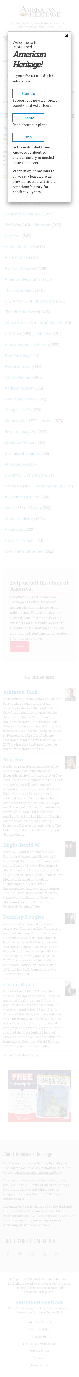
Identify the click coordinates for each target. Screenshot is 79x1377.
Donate (28, 118)
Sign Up (28, 93)
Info (28, 137)
